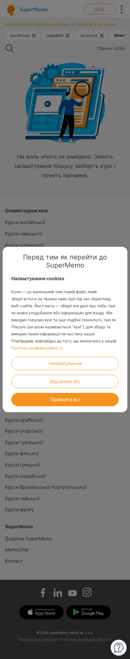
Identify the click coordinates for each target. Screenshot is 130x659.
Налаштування (65, 363)
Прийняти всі (65, 399)
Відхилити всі (65, 381)
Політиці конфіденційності (36, 347)
